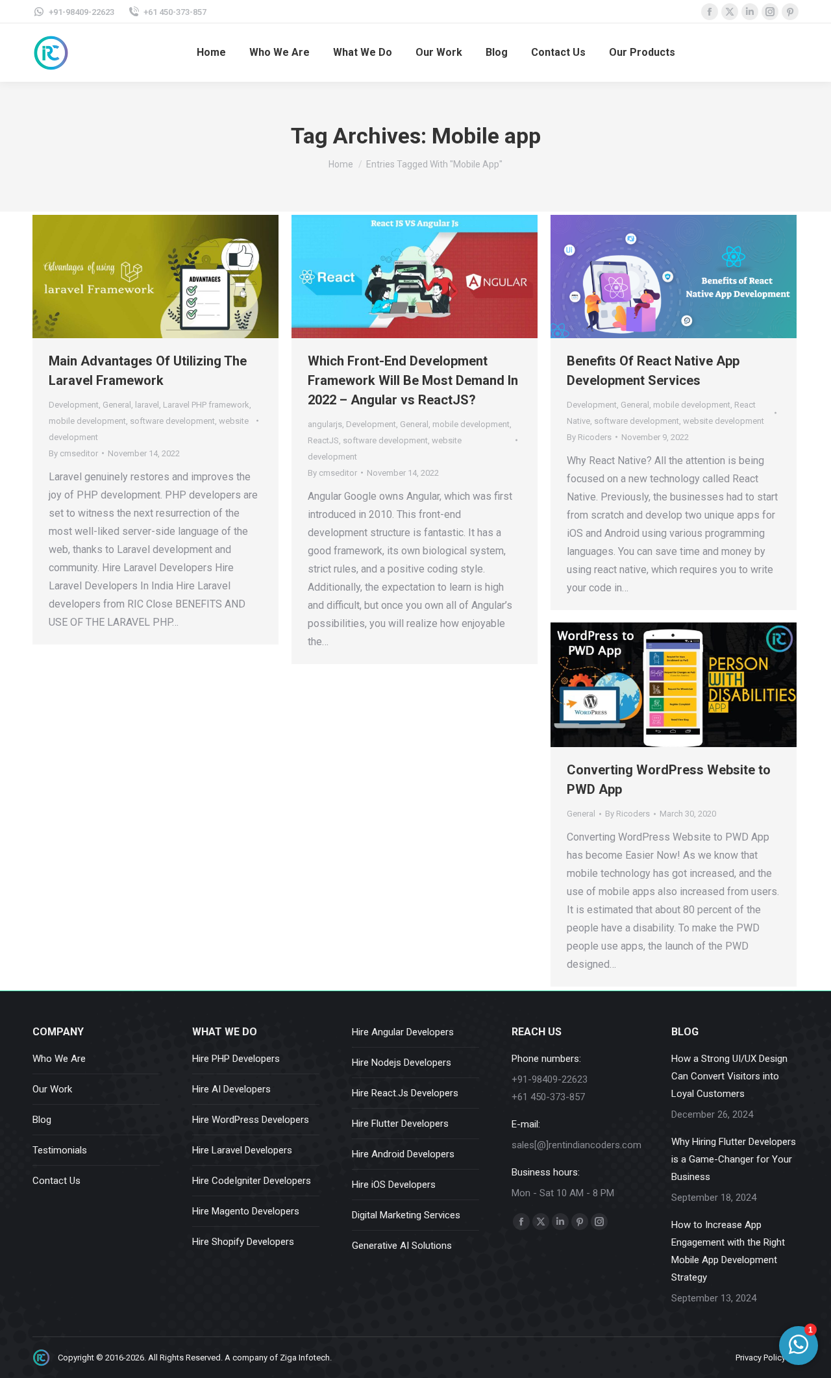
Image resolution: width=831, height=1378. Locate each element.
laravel (147, 405)
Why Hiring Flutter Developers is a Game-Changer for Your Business (733, 1159)
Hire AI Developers (231, 1089)
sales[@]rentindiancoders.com (576, 1145)
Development (74, 405)
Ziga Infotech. (306, 1357)
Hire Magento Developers (245, 1211)
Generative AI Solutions (402, 1245)
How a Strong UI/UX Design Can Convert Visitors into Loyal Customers (729, 1076)
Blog (41, 1120)
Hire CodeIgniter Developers (251, 1181)
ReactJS (323, 440)
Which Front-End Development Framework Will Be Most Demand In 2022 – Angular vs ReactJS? (413, 380)
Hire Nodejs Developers (401, 1062)
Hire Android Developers (403, 1154)
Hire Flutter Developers (400, 1123)
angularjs (325, 424)
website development (723, 421)
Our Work (52, 1089)
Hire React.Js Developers (405, 1093)
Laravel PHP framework (206, 405)
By (73, 453)
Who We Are (59, 1058)
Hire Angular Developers (403, 1032)
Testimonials (59, 1150)
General (117, 405)
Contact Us (56, 1181)
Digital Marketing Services (406, 1215)
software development (172, 421)
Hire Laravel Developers (242, 1150)
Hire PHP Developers (236, 1058)
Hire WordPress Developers (250, 1120)
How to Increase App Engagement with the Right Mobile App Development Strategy (728, 1251)
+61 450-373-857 (174, 12)
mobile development (87, 421)
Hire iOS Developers (394, 1184)
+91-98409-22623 (81, 12)
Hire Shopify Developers (243, 1242)
